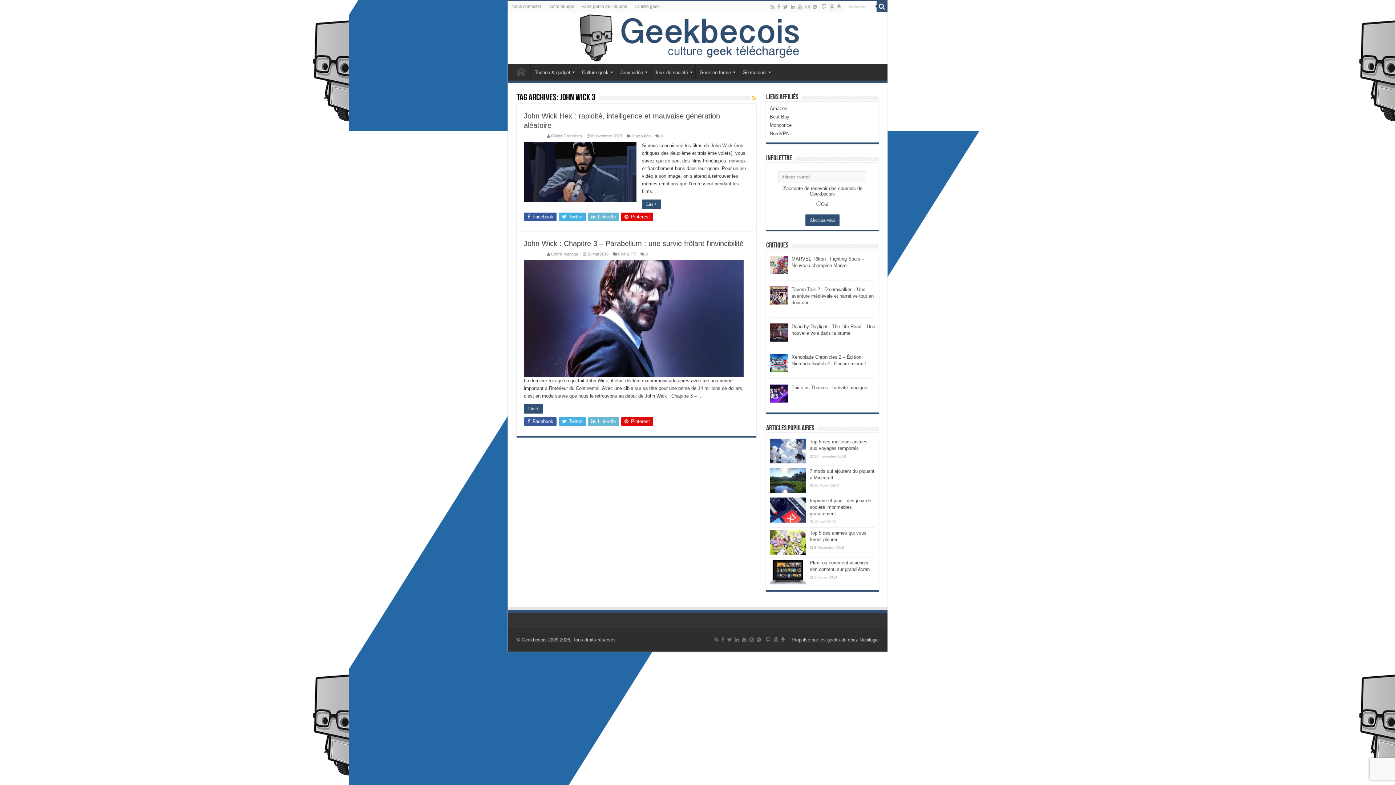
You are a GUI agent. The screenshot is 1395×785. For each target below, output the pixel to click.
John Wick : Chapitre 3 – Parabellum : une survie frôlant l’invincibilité (634, 243)
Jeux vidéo (631, 72)
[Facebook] (779, 7)
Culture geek (595, 72)
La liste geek (647, 6)
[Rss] (772, 7)
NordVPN (779, 133)
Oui (824, 204)
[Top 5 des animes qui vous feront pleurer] (788, 542)
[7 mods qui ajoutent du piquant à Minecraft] (788, 480)
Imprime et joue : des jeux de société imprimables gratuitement (840, 507)
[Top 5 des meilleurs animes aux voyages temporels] (788, 451)
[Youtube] (800, 7)
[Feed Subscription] (754, 98)
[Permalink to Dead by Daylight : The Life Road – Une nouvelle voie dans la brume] (779, 332)
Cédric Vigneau (564, 254)
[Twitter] (786, 7)
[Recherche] (882, 6)
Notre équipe (561, 6)
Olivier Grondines (566, 136)
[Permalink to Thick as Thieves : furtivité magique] (779, 393)
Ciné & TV (627, 254)
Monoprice (781, 125)
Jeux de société (671, 72)
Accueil (521, 71)
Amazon (778, 108)
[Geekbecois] (697, 38)
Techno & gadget (552, 72)
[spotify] (815, 7)
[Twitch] (824, 7)
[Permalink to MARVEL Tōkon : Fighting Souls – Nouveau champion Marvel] (779, 264)
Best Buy (779, 117)
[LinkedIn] (793, 7)
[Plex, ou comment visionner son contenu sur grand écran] (788, 572)
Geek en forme (715, 72)
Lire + (651, 204)
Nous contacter (526, 6)
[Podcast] (839, 7)
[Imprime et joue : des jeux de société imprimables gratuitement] (788, 510)
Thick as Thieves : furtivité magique (829, 387)
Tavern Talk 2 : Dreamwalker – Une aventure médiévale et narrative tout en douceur (833, 296)
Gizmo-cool (755, 72)
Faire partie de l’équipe (604, 6)
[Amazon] (832, 7)
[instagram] (807, 7)
